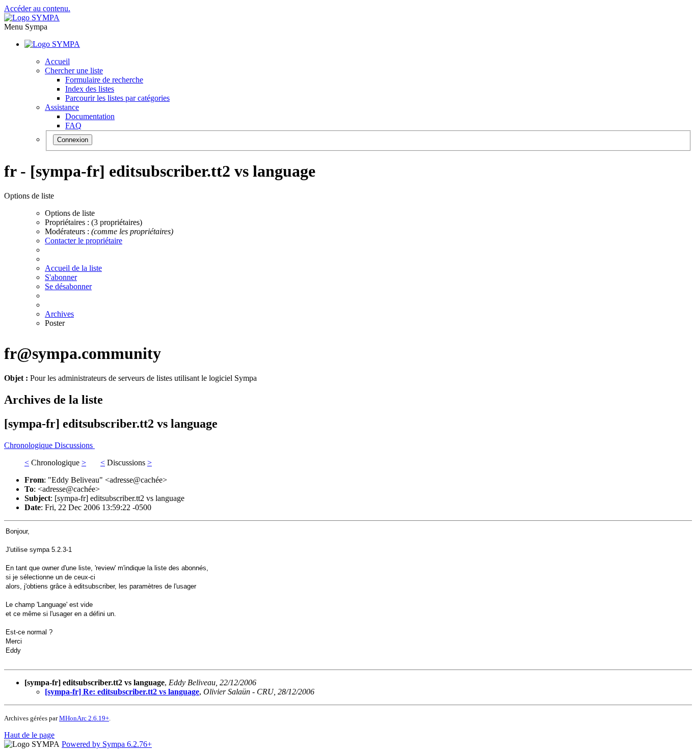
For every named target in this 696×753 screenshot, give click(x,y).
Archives (59, 314)
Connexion (72, 140)
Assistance (62, 107)
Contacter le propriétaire (83, 240)
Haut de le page (29, 735)
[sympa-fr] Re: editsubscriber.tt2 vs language (122, 691)
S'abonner (61, 277)
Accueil (57, 61)
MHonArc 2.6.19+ (84, 718)
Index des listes (89, 89)
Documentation (90, 116)
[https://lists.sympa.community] (32, 17)
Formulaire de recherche (104, 79)
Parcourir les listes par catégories (117, 98)
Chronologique (29, 445)
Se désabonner (68, 286)
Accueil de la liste (73, 268)
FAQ (73, 125)
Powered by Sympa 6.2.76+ (107, 744)
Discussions (75, 445)
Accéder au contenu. (37, 8)
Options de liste (70, 213)
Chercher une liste (74, 70)
